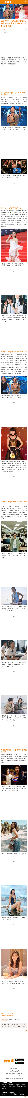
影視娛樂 (3, 29)
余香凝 (17, 1019)
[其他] (26, 30)
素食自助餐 (21, 1094)
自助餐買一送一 (6, 1094)
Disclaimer (10, 1075)
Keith (2, 32)
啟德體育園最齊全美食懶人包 (9, 1084)
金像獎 (10, 1019)
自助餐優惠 (14, 1094)
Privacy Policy (17, 1075)
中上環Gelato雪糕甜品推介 (13, 1086)
